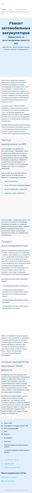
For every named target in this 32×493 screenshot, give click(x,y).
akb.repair (3, 9)
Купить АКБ (8, 423)
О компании (8, 438)
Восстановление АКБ (11, 428)
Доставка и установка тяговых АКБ (16, 426)
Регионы (7, 434)
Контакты (7, 441)
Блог (10, 9)
